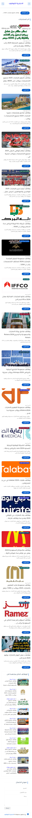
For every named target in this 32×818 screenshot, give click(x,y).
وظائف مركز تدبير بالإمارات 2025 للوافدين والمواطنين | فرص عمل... (16, 190)
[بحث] (3, 4)
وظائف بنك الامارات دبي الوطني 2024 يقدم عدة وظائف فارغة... (18, 517)
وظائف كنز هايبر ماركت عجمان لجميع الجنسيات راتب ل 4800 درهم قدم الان (10, 762)
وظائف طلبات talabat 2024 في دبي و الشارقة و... (16, 482)
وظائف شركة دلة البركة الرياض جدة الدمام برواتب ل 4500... (16, 225)
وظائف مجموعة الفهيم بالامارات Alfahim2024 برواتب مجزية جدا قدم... (17, 411)
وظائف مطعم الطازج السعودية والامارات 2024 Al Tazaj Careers (10, 722)
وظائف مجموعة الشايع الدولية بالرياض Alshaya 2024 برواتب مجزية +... (16, 373)
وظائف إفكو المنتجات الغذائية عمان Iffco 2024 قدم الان (16, 298)
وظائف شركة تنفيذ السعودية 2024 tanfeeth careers (11, 742)
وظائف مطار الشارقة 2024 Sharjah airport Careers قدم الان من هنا (10, 732)
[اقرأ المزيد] (26, 55)
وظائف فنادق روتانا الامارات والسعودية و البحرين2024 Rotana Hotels (17, 335)
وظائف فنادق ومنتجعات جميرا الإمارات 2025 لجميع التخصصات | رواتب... (17, 116)
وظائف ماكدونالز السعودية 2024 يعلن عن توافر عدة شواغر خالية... (17, 551)
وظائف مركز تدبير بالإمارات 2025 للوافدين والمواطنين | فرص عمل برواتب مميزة (10, 771)
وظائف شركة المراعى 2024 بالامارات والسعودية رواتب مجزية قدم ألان (9, 684)
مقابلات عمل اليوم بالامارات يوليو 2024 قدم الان (17, 656)
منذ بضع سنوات (10, 699)
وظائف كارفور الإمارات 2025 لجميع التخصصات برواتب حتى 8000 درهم (10, 13)
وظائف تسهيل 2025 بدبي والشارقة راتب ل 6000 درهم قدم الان (10, 751)
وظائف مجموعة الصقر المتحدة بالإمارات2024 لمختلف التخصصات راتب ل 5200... (16, 262)
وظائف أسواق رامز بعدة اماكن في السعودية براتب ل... (17, 621)
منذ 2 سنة (12, 679)
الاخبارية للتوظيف (16, 4)
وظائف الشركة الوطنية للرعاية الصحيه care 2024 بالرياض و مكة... (16, 447)
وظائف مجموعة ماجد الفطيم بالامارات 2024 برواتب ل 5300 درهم (16, 586)
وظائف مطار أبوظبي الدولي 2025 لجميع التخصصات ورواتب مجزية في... (17, 154)
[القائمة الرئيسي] (29, 4)
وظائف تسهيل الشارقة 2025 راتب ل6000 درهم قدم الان (17, 44)
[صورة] (23, 682)
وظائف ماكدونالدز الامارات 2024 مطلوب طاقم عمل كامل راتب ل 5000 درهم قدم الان (9, 713)
